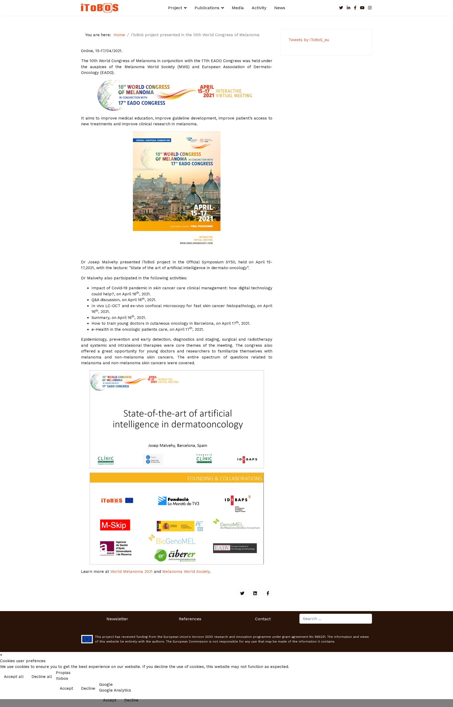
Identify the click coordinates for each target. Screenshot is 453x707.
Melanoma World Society (186, 571)
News (279, 7)
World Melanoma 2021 (131, 571)
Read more (438, 677)
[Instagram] (369, 8)
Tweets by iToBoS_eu (308, 39)
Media (238, 7)
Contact (263, 618)
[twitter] (341, 8)
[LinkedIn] (348, 8)
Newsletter (117, 618)
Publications (207, 7)
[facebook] (355, 8)
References (190, 618)
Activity (259, 7)
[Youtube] (362, 8)
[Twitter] (242, 593)
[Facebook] (267, 593)
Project (175, 7)
